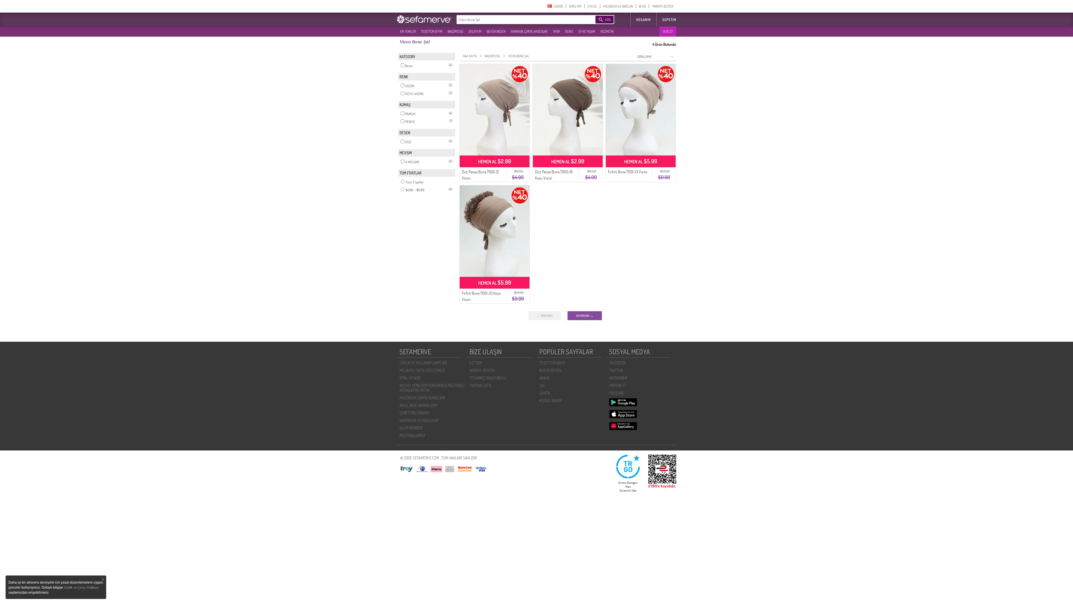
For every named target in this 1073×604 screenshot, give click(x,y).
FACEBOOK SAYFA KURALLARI (422, 397)
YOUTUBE (616, 393)
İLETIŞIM (475, 362)
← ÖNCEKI (544, 315)
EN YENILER (408, 31)
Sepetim (669, 20)
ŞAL (542, 385)
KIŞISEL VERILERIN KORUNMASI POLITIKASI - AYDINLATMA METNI (433, 388)
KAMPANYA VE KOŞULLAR (419, 420)
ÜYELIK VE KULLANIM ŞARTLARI (423, 362)
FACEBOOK (617, 362)
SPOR (556, 31)
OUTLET (668, 31)
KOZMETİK (607, 31)
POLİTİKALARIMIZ (412, 435)
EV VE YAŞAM (586, 31)
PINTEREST (617, 385)
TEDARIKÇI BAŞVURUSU (487, 378)
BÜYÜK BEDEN (496, 31)
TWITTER (616, 370)
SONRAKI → (585, 315)
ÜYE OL (592, 6)
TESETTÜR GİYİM (431, 31)
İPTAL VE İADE (410, 378)
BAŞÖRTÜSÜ (455, 31)
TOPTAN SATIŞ (480, 385)
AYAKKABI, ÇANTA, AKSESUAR (529, 31)
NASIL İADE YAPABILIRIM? (419, 405)
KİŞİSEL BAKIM (550, 400)
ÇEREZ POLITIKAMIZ (414, 412)
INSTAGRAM (618, 378)
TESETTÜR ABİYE (552, 362)
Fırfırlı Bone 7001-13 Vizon (627, 171)
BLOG (642, 6)
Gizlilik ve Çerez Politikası (81, 587)
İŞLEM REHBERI (411, 428)
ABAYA (544, 378)
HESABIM (643, 20)
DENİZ (569, 31)
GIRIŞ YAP (575, 6)
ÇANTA (544, 393)
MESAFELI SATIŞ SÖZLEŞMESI (422, 370)
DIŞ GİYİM (475, 31)
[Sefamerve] (425, 19)
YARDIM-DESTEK (662, 6)
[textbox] (517, 19)
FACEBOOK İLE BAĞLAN (618, 6)
